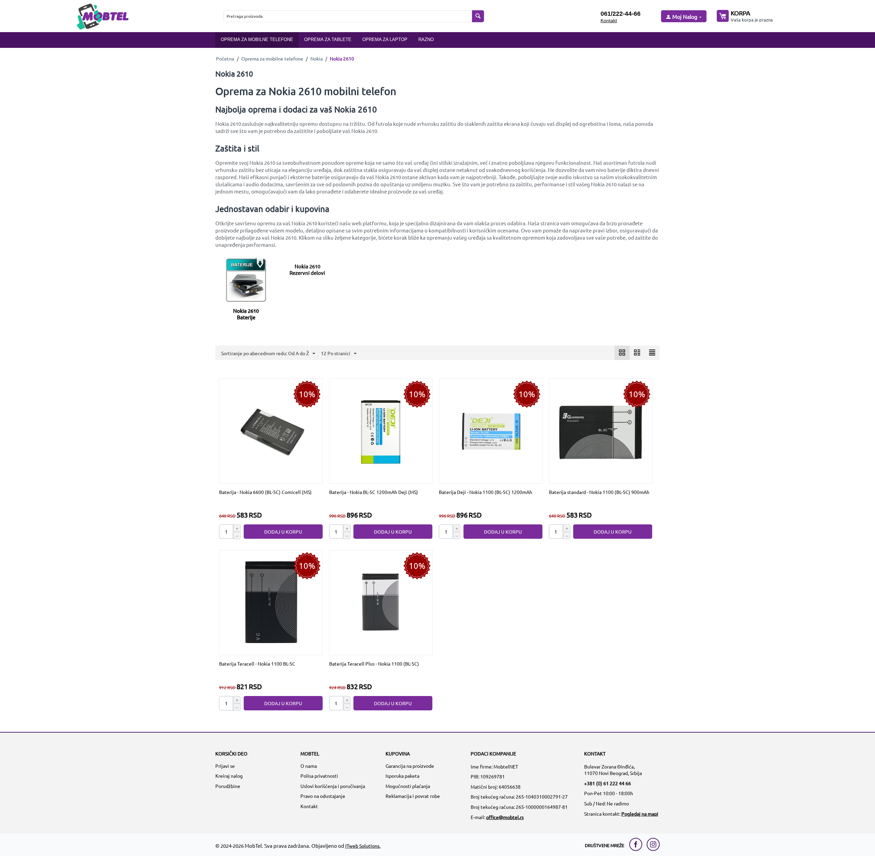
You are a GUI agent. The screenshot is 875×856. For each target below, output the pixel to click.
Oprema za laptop (384, 39)
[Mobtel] (102, 16)
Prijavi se (225, 766)
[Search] (478, 16)
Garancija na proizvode (410, 766)
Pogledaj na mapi (639, 814)
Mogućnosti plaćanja (408, 786)
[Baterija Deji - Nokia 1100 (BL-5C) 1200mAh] (491, 430)
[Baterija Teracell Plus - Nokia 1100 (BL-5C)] (381, 602)
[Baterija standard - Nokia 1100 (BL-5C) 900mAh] (600, 430)
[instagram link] (653, 844)
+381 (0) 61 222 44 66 (607, 783)
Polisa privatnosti (319, 776)
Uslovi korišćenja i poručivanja (332, 786)
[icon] (622, 353)
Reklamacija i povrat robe (413, 796)
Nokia (316, 58)
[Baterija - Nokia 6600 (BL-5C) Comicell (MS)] (271, 430)
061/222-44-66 (621, 13)
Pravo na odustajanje (322, 796)
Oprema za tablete (327, 39)
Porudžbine (227, 786)
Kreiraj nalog (229, 776)
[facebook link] (637, 844)
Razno (426, 39)
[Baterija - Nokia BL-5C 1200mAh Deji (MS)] (381, 430)
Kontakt (609, 20)
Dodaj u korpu (283, 532)
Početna (225, 58)
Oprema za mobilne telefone (257, 39)
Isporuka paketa (402, 776)
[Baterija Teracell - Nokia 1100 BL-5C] (271, 602)
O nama (308, 766)
